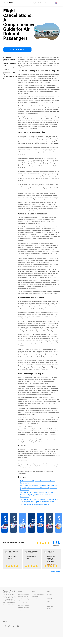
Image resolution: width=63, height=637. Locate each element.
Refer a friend (50, 606)
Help (52, 3)
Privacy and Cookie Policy (38, 594)
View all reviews (55, 571)
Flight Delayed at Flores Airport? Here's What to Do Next (37, 502)
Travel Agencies (50, 603)
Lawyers (49, 608)
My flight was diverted (23, 610)
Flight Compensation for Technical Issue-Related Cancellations (39, 485)
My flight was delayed (23, 596)
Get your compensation (17, 49)
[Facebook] (5, 626)
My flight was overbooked (24, 605)
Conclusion (6, 81)
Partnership (47, 3)
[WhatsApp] (22, 626)
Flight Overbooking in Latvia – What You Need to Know (36, 492)
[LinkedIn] (18, 626)
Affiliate (48, 601)
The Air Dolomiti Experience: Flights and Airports (9, 59)
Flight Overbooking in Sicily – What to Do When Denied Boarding (39, 499)
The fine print (35, 596)
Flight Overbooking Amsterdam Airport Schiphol (34, 504)
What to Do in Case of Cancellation (8, 68)
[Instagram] (9, 626)
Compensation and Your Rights (9, 73)
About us (39, 3)
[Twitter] (13, 626)
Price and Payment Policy (38, 599)
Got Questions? (50, 594)
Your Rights (33, 3)
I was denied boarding (23, 603)
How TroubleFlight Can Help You (10, 77)
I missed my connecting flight (23, 599)
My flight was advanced (23, 607)
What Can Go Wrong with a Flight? (9, 64)
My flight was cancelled (23, 594)
